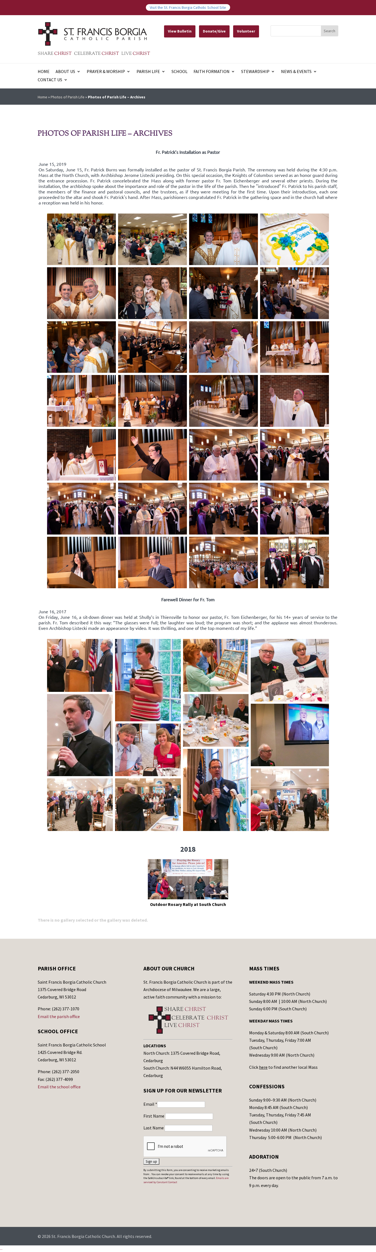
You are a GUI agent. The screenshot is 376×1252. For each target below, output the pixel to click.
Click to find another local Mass (283, 1067)
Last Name (154, 1127)
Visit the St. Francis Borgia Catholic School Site (188, 7)
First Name (154, 1116)
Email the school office (59, 1086)
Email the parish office (59, 1016)
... (1, 1248)
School (179, 71)
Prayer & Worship (106, 71)
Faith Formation (212, 71)
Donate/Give (214, 31)
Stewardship (255, 71)
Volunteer (246, 31)
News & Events (296, 71)
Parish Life (148, 71)
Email (150, 1104)
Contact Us (50, 80)
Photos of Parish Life (68, 97)
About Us (65, 71)
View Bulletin (180, 31)
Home (44, 71)
